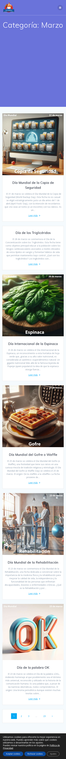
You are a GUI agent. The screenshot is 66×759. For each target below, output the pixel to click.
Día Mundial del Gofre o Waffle (33, 455)
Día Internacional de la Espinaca (33, 344)
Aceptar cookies (13, 754)
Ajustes (53, 754)
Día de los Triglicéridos (33, 233)
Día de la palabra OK (33, 667)
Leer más (33, 215)
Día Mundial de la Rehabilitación (33, 562)
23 (45, 716)
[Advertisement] (33, 72)
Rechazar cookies (35, 754)
